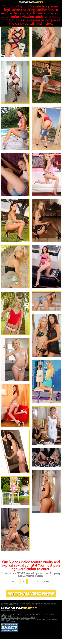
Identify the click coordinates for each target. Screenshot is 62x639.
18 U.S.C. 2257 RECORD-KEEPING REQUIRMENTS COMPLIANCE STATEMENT (27, 615)
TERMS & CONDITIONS (10, 618)
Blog (54, 619)
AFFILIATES (5, 621)
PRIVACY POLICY (28, 618)
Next (47, 581)
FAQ (13, 621)
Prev (14, 581)
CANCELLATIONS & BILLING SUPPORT (17, 619)
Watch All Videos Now (31, 593)
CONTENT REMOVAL (42, 619)
